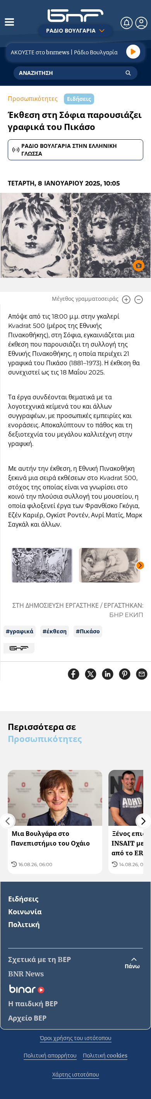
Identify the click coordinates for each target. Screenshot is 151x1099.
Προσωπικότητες (33, 98)
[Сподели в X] (90, 674)
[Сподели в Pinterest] (124, 674)
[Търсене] (128, 73)
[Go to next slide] (140, 565)
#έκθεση (55, 631)
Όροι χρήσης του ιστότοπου (76, 1038)
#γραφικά (19, 631)
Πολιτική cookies (105, 1055)
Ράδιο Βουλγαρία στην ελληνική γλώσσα (69, 149)
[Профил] (141, 22)
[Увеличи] (126, 299)
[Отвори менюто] (9, 21)
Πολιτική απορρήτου (50, 1055)
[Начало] (75, 15)
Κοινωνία (25, 911)
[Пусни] (133, 52)
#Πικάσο (88, 631)
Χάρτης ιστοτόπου (75, 1074)
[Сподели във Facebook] (73, 674)
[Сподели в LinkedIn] (107, 674)
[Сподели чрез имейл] (142, 674)
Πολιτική (24, 924)
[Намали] (138, 299)
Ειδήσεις (23, 898)
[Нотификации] (126, 22)
